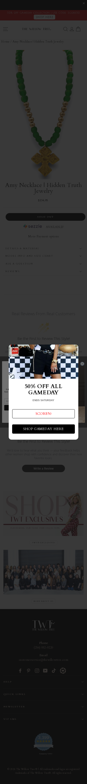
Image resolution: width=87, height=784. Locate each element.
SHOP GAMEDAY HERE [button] (43, 429)
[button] (43, 413)
